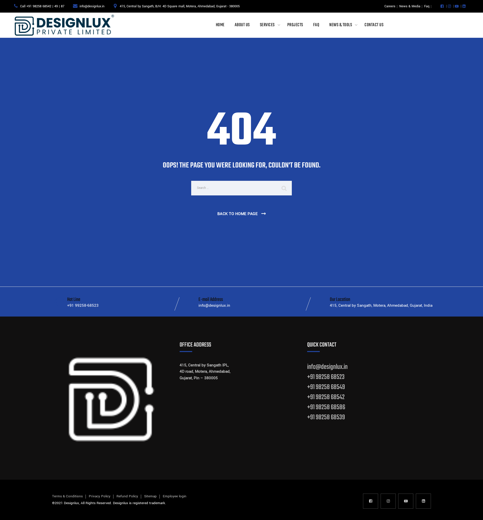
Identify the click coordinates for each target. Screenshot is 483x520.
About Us (242, 25)
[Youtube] (456, 6)
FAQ (316, 25)
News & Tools (340, 25)
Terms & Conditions (67, 496)
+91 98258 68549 (326, 387)
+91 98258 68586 (326, 407)
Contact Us (374, 25)
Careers (389, 6)
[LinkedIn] (464, 6)
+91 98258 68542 (326, 397)
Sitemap (150, 496)
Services (267, 25)
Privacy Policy (99, 496)
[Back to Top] (472, 511)
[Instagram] (449, 6)
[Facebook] (442, 6)
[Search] (284, 188)
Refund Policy (127, 496)
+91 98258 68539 (326, 417)
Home (220, 25)
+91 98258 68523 (326, 377)
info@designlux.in (327, 367)
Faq (426, 6)
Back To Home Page (237, 214)
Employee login (174, 496)
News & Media (409, 6)
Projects (295, 25)
